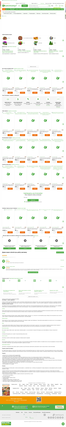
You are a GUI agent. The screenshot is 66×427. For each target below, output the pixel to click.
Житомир (52, 385)
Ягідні (34, 9)
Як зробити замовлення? (31, 393)
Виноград (23, 9)
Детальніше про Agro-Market (8, 375)
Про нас (17, 392)
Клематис (35, 7)
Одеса (27, 384)
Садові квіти (25, 13)
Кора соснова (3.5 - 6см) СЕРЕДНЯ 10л (20, 229)
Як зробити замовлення (46, 412)
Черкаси (40, 384)
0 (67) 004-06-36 (23, 408)
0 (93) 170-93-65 (22, 3)
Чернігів (48, 385)
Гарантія (26, 392)
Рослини (55, 9)
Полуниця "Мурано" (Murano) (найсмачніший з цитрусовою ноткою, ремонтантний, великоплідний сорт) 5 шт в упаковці (56, 158)
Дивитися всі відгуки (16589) (33, 272)
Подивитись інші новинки (12, 110)
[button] (63, 40)
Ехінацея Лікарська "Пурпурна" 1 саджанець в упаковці (8, 131)
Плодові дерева (32, 13)
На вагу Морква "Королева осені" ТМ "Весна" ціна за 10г (20, 89)
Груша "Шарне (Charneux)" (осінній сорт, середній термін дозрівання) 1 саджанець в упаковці (20, 158)
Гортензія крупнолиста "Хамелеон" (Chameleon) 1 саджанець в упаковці (57, 89)
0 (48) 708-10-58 (17, 408)
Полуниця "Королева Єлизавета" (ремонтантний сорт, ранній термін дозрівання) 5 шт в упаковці (45, 158)
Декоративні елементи (6, 344)
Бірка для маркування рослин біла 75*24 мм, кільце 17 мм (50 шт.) (57, 229)
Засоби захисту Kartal (16, 393)
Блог (13, 392)
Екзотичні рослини (45, 13)
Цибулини (27, 9)
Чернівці (59, 388)
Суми (38, 385)
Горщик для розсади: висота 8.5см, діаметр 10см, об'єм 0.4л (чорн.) (32, 229)
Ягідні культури (4, 318)
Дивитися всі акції (33, 66)
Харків (23, 384)
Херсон (44, 384)
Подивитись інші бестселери (18, 68)
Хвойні (48, 9)
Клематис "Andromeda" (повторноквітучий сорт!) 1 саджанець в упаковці (31, 185)
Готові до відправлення (17, 13)
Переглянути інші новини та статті (16, 278)
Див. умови (38, 105)
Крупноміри (51, 9)
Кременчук (29, 389)
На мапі (48, 407)
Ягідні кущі (38, 13)
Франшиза (42, 3)
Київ (20, 384)
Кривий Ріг (57, 384)
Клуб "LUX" (43, 392)
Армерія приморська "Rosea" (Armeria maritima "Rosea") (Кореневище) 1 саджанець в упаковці (44, 131)
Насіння (17, 9)
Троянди (20, 9)
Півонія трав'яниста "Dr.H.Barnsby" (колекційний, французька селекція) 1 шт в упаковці (20, 131)
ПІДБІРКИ (3, 9)
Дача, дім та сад (62, 9)
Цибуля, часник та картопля (12, 9)
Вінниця (52, 384)
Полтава (30, 385)
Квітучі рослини (53, 13)
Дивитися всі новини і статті (33, 296)
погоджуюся (28, 201)
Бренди (59, 393)
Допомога (23, 393)
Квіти (3, 323)
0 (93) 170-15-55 (23, 407)
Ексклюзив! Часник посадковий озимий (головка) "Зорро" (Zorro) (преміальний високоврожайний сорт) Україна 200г (45, 89)
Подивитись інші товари (21, 208)
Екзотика (37, 9)
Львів (48, 384)
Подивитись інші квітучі (15, 164)
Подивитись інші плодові (16, 137)
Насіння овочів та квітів (8, 13)
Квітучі (40, 9)
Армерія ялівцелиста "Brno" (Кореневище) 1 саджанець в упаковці (56, 131)
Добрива (58, 9)
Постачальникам (47, 393)
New (6, 9)
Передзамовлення (40, 393)
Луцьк (61, 384)
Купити (10, 92)
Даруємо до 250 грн (57, 392)
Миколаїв (21, 385)
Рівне (34, 385)
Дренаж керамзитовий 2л (7, 228)
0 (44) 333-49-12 (17, 407)
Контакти (21, 392)
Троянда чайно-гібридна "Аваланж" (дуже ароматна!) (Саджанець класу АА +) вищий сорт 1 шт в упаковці (8, 89)
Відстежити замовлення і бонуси (58, 3)
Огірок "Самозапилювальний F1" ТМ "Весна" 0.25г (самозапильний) (32, 89)
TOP (8, 9)
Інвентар (3, 339)
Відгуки (38, 392)
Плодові (31, 9)
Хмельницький (43, 385)
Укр (52, 5)
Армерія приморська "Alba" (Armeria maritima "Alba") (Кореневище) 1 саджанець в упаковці (33, 131)
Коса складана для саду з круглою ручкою (45, 229)
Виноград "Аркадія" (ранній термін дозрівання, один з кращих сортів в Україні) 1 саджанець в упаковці (8, 158)
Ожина (38, 7)
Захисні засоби (4, 335)
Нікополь (25, 385)
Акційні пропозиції (6, 3)
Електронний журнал (37, 412)
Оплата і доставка (48, 3)
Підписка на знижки (49, 392)
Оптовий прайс (54, 393)
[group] (9, 287)
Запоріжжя (35, 384)
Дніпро (31, 384)
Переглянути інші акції (11, 46)
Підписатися (33, 200)
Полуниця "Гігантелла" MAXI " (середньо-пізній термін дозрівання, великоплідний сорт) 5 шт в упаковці (32, 158)
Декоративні (44, 9)
